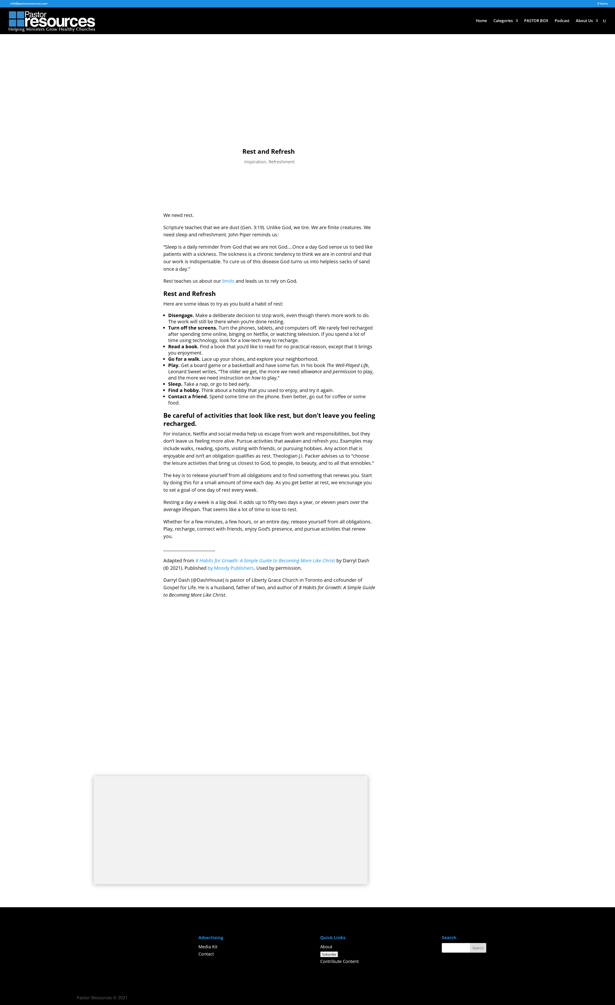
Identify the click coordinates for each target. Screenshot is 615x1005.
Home (481, 21)
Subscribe (329, 954)
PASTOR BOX (536, 21)
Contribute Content (339, 961)
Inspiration (255, 162)
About (326, 947)
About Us (584, 21)
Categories (503, 21)
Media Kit (207, 947)
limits (228, 281)
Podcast (562, 21)
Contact (206, 954)
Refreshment (282, 162)
